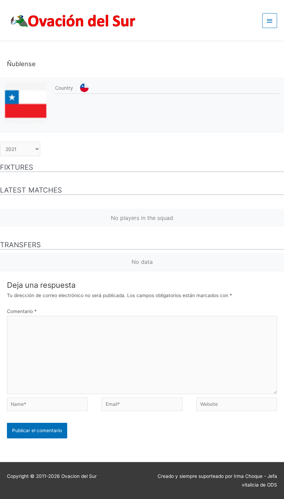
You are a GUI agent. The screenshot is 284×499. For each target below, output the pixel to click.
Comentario (22, 311)
